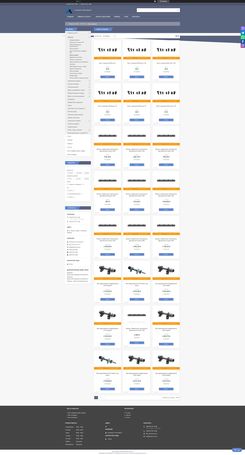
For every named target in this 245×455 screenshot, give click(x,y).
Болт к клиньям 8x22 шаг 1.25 (166, 63)
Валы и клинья (74, 55)
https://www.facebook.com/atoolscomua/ (79, 279)
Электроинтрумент (73, 87)
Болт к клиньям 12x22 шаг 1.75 (166, 106)
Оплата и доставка (103, 16)
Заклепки (72, 64)
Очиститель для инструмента (76, 108)
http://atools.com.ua (74, 244)
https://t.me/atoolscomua (80, 281)
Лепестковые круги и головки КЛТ (77, 133)
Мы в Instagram (72, 154)
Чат (238, 450)
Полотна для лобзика (76, 73)
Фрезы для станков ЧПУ (77, 42)
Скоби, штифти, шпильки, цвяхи (79, 78)
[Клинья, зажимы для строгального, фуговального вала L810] (136, 315)
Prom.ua (131, 451)
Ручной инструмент (73, 84)
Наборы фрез (73, 75)
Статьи (70, 147)
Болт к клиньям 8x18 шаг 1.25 (136, 63)
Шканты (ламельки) (75, 68)
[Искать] (178, 10)
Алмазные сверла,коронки (75, 114)
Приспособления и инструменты (79, 62)
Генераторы (71, 99)
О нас (126, 16)
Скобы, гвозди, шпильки (75, 130)
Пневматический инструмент (76, 93)
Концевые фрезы (75, 40)
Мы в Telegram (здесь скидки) (76, 151)
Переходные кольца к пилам (78, 66)
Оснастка (83, 24)
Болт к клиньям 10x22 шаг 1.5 (136, 106)
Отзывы (70, 140)
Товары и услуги (83, 16)
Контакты (136, 16)
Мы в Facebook (72, 417)
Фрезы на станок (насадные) (76, 96)
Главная (70, 16)
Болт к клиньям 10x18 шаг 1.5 (107, 106)
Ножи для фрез (74, 71)
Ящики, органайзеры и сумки (76, 90)
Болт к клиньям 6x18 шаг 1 (107, 63)
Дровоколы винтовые (76, 57)
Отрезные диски (72, 127)
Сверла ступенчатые (76, 59)
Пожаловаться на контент (121, 453)
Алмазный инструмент (74, 81)
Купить (108, 77)
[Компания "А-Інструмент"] (68, 10)
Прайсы (117, 16)
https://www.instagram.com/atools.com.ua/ (79, 274)
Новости (70, 143)
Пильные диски (74, 48)
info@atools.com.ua (74, 247)
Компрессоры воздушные (75, 102)
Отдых (70, 105)
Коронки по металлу (74, 117)
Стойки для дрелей (73, 124)
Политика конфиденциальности (137, 453)
